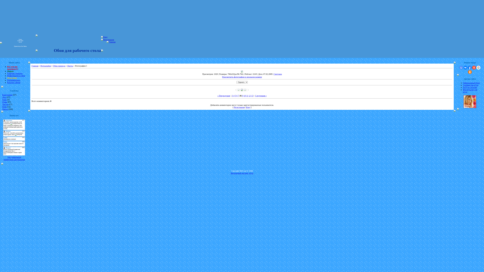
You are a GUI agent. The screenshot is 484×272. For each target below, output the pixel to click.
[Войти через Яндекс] (474, 68)
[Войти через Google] (478, 68)
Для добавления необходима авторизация (14, 158)
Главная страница (14, 73)
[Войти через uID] (461, 68)
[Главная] (111, 42)
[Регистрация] (107, 40)
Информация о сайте (16, 76)
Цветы (5, 109)
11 (247, 96)
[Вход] (104, 37)
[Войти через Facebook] (470, 68)
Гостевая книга (13, 80)
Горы (4, 100)
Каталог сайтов (13, 82)
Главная (35, 66)
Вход (248, 107)
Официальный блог (471, 83)
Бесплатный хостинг (240, 173)
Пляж (4, 102)
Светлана (278, 74)
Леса (4, 97)
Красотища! (7, 95)
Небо (4, 107)
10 (245, 96)
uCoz (251, 173)
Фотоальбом (45, 66)
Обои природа (59, 66)
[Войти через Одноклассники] (470, 72)
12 (250, 96)
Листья (5, 104)
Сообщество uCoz (470, 85)
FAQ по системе (470, 87)
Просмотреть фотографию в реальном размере (242, 77)
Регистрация (239, 107)
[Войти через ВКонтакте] (465, 68)
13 (252, 96)
